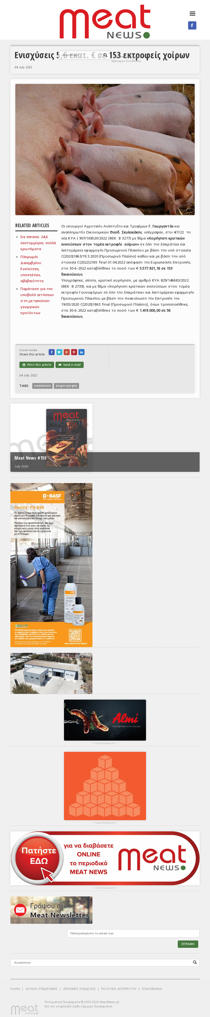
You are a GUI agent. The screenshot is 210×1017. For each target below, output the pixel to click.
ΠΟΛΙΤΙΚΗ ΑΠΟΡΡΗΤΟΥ (118, 989)
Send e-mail (70, 365)
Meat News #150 (30, 458)
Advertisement (105, 743)
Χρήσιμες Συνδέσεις (126, 61)
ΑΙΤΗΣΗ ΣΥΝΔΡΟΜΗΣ (42, 989)
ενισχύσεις (42, 386)
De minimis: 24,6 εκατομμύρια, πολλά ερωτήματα (38, 243)
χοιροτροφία (66, 386)
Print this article (36, 365)
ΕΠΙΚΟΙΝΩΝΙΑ (152, 989)
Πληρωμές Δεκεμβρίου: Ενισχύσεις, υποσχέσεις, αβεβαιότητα (32, 269)
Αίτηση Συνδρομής (127, 57)
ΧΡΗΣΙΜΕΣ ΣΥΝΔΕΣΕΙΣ (79, 989)
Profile (15, 989)
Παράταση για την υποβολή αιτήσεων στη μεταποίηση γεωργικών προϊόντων (37, 301)
